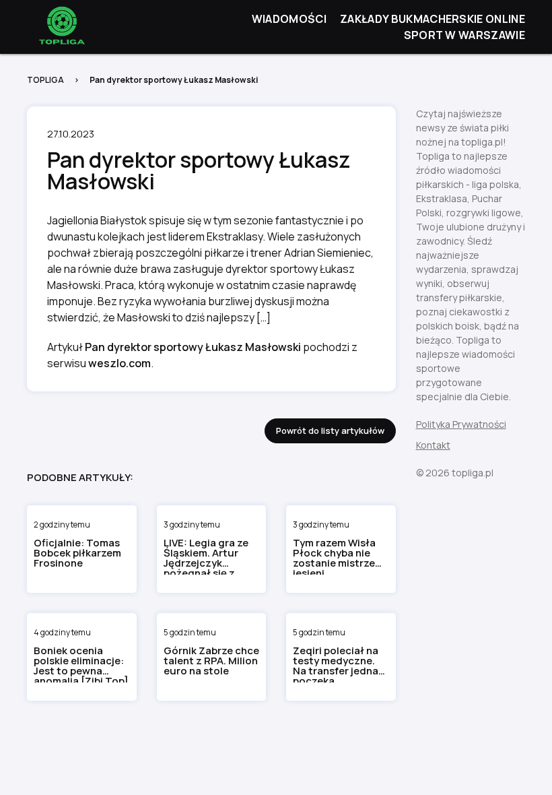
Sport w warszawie (464, 35)
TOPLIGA (45, 80)
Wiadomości (289, 18)
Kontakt (433, 445)
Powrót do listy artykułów (330, 430)
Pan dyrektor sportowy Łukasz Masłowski (193, 347)
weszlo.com (119, 363)
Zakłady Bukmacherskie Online (432, 18)
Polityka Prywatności (461, 424)
